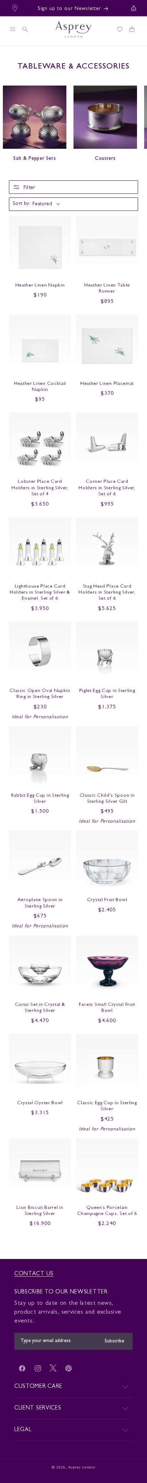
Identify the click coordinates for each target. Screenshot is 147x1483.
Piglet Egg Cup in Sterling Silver (107, 694)
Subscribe (114, 1341)
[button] (12, 29)
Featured (42, 204)
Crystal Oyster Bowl (40, 1103)
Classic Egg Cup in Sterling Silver (107, 1106)
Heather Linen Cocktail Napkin (40, 387)
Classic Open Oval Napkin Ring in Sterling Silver (40, 694)
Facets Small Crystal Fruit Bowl (107, 1008)
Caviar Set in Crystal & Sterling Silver (40, 1008)
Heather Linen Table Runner (107, 288)
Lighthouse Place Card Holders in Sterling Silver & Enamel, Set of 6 (40, 592)
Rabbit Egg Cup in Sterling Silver (40, 799)
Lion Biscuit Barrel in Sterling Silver (39, 1211)
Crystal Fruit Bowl (107, 900)
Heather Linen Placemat (107, 384)
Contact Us (34, 1274)
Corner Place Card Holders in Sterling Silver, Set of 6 (107, 488)
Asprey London (81, 1468)
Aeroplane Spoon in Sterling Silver (39, 903)
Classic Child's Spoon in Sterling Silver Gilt (107, 799)
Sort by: (21, 203)
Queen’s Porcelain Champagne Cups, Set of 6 (107, 1211)
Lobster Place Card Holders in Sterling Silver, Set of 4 (40, 488)
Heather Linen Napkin (40, 285)
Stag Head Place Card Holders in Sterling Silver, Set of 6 (107, 592)
